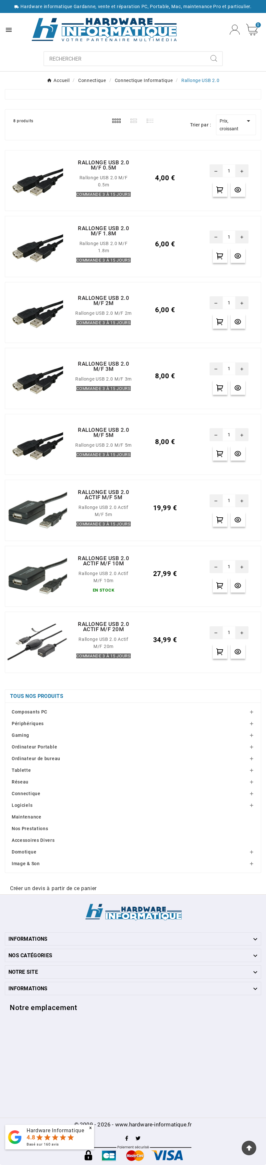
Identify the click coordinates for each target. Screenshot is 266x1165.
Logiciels (22, 805)
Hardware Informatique (55, 1130)
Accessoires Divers (33, 840)
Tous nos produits (36, 696)
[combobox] (124, 58)
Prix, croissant (236, 124)
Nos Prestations (30, 828)
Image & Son (26, 863)
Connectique (26, 793)
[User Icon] (235, 30)
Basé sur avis (43, 1144)
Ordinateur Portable (34, 746)
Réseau (20, 781)
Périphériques (28, 723)
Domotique (24, 851)
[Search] (214, 58)
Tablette (21, 770)
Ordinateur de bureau (36, 758)
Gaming (20, 735)
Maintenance (27, 816)
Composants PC (29, 711)
